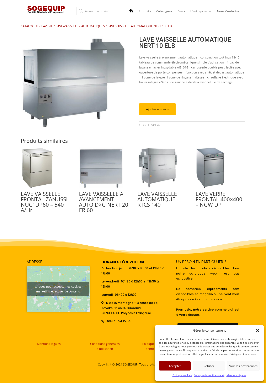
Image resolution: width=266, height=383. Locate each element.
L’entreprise (198, 11)
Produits (145, 11)
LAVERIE (47, 26)
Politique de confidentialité (209, 375)
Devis (181, 11)
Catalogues (164, 11)
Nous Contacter (228, 11)
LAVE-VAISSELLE (67, 26)
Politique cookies (182, 375)
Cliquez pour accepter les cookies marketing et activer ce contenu (58, 289)
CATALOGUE (29, 26)
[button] (258, 330)
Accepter (175, 366)
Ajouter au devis (157, 109)
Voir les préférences (243, 366)
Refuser (208, 366)
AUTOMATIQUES (93, 26)
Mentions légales (236, 375)
